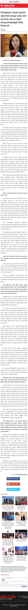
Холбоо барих (25, 597)
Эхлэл (19, 596)
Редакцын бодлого (24, 596)
